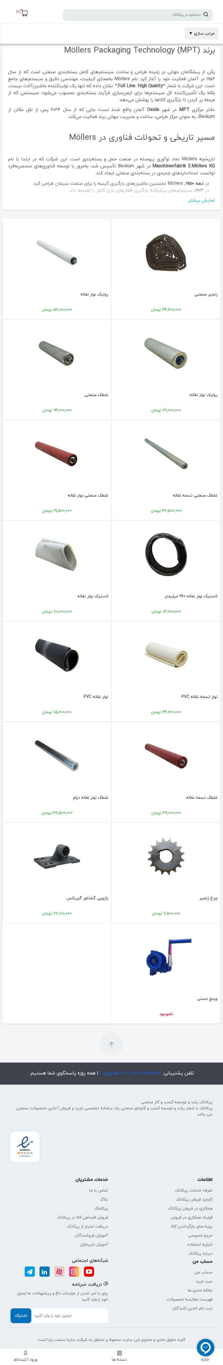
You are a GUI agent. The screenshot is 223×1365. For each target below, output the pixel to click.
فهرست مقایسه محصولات (190, 1299)
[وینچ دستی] (166, 957)
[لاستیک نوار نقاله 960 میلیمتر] (166, 554)
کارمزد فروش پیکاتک (194, 1199)
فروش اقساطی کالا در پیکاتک (82, 1217)
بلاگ (104, 1199)
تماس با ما (98, 1190)
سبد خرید (204, 1281)
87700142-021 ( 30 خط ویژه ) (129, 1073)
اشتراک (21, 1316)
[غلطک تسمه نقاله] (166, 756)
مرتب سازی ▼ (202, 33)
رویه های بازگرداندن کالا (192, 1226)
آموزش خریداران (94, 1244)
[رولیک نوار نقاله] (57, 252)
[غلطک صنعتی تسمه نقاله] (166, 454)
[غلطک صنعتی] (57, 353)
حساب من (204, 1272)
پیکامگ (101, 1208)
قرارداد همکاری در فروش (192, 1217)
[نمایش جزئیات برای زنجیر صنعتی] (166, 252)
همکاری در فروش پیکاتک (190, 1208)
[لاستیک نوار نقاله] (57, 554)
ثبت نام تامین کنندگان (192, 1308)
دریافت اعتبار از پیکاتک (87, 1226)
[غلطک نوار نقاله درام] (57, 756)
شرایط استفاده (200, 1244)
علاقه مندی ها (200, 1290)
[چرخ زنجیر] (166, 856)
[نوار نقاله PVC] (57, 655)
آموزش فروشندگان (91, 1235)
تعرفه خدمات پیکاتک (194, 1190)
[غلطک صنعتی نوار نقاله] (57, 454)
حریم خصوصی (200, 1235)
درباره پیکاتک (200, 1253)
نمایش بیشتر (201, 200)
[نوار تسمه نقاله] (166, 655)
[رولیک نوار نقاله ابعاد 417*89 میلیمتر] (166, 353)
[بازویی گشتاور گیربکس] (57, 856)
